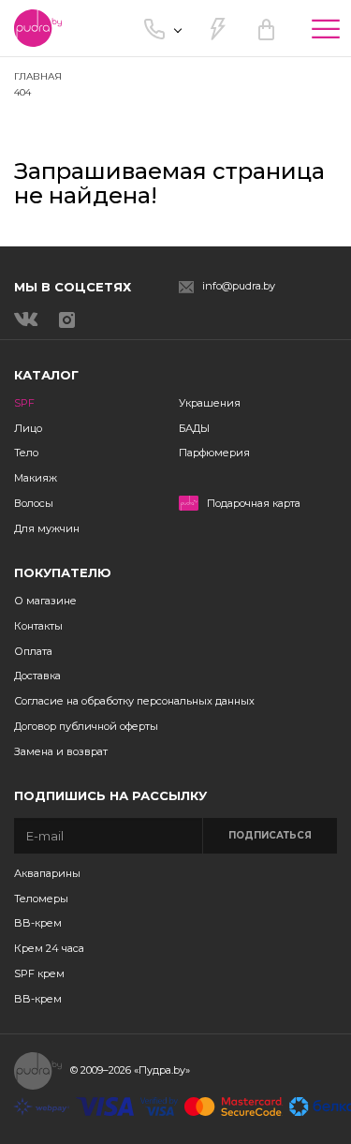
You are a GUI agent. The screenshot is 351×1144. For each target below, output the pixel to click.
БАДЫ (194, 428)
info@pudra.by (238, 286)
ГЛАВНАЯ (38, 76)
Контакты (38, 625)
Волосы (33, 503)
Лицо (28, 428)
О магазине (45, 600)
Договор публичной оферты (86, 726)
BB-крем (38, 922)
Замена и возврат (61, 751)
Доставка (37, 675)
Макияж (35, 477)
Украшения (210, 402)
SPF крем (39, 973)
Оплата (33, 651)
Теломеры (41, 898)
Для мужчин (47, 528)
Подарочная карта (253, 504)
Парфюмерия (214, 452)
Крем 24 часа (49, 948)
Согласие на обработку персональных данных (134, 700)
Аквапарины (47, 873)
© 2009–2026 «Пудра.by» (130, 1070)
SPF (24, 402)
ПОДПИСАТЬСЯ (270, 835)
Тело (26, 452)
